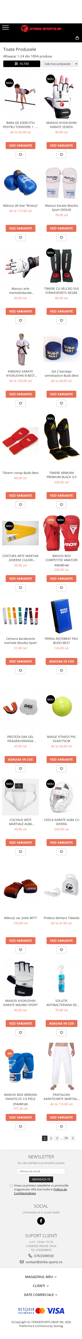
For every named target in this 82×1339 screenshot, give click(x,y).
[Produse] (6, 29)
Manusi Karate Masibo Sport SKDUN (61, 207)
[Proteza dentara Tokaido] (61, 888)
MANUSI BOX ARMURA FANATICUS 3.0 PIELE (20, 1097)
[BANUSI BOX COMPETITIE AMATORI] (61, 533)
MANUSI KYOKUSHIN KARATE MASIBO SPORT (20, 1003)
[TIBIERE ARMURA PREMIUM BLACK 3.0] (61, 440)
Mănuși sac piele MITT (20, 918)
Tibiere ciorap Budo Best (20, 473)
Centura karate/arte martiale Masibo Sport (20, 641)
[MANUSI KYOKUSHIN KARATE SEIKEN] (61, 96)
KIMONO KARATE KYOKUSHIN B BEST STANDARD (20, 373)
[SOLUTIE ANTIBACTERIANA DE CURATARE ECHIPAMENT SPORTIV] (61, 978)
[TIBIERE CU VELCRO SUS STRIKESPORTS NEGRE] (61, 266)
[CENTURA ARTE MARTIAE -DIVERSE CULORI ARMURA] (20, 533)
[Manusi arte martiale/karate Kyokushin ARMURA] (20, 266)
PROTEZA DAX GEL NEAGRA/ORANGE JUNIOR (20, 739)
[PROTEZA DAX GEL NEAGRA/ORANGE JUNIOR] (20, 706)
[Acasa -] (41, 28)
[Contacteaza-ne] (46, 45)
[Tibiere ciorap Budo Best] (20, 441)
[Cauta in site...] (68, 45)
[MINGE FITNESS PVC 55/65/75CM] (61, 706)
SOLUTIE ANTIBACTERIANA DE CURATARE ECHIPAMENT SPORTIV (61, 1003)
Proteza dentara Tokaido (61, 918)
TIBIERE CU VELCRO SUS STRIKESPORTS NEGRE (61, 290)
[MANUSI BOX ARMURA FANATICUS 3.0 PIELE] (20, 1066)
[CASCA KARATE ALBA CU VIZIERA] (61, 797)
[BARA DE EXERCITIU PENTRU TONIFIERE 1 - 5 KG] (20, 96)
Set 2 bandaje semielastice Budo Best (62, 373)
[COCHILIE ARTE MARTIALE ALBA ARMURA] (20, 797)
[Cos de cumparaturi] (57, 45)
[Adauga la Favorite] (21, 154)
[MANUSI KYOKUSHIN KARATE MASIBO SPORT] (20, 978)
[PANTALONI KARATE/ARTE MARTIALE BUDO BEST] (61, 1066)
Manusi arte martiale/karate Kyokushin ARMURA (20, 290)
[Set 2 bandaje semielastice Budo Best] (61, 349)
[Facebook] (41, 1221)
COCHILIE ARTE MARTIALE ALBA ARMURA (20, 822)
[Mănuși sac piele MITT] (20, 887)
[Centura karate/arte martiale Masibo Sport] (20, 616)
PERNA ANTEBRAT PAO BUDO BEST (61, 641)
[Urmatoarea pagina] (72, 1138)
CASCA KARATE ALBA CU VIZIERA (61, 822)
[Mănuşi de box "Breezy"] (20, 183)
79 (66, 1138)
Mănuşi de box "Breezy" (20, 205)
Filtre (23, 64)
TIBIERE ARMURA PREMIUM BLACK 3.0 (61, 475)
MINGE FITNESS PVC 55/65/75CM (61, 739)
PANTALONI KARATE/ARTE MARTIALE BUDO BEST (61, 1097)
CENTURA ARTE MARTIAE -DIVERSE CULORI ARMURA (20, 558)
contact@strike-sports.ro (43, 1262)
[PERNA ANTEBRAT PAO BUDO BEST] (61, 616)
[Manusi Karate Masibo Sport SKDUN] (61, 183)
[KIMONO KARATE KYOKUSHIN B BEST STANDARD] (20, 349)
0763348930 (43, 1256)
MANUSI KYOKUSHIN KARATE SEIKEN (61, 125)
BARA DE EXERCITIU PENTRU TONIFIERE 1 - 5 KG (20, 125)
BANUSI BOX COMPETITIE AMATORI (61, 558)
